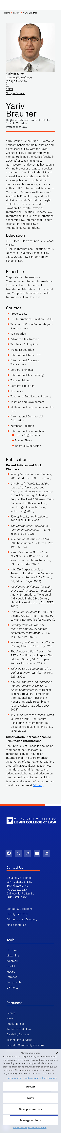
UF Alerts (12, 987)
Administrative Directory (22, 919)
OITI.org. (38, 785)
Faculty (16, 12)
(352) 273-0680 (16, 81)
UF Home (12, 950)
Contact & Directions (19, 909)
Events (11, 1013)
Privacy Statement (37, 1127)
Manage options (30, 1120)
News (10, 1018)
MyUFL (11, 971)
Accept (30, 1086)
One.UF (11, 966)
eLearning (13, 955)
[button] (56, 1053)
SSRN (9, 89)
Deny (30, 1098)
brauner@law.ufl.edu (19, 77)
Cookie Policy (20, 1127)
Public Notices (16, 1024)
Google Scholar (15, 93)
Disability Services (18, 1034)
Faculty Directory (17, 914)
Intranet (12, 977)
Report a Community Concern (25, 1045)
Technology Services (19, 1040)
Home (7, 12)
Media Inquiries (16, 925)
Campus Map (15, 982)
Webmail (12, 961)
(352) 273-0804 (17, 897)
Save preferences (30, 1109)
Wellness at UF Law (19, 1029)
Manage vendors (14, 1078)
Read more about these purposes (40, 1078)
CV (7, 85)
